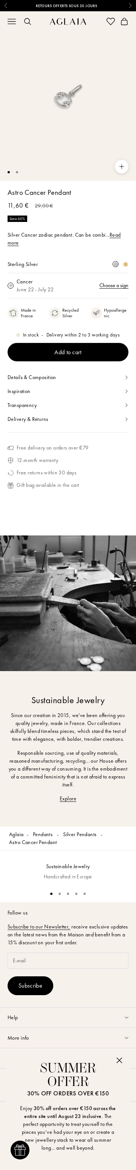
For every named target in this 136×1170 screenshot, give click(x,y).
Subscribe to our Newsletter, (39, 926)
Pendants (43, 834)
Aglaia (16, 834)
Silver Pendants (80, 834)
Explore (68, 798)
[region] (68, 868)
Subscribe (30, 986)
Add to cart (68, 352)
